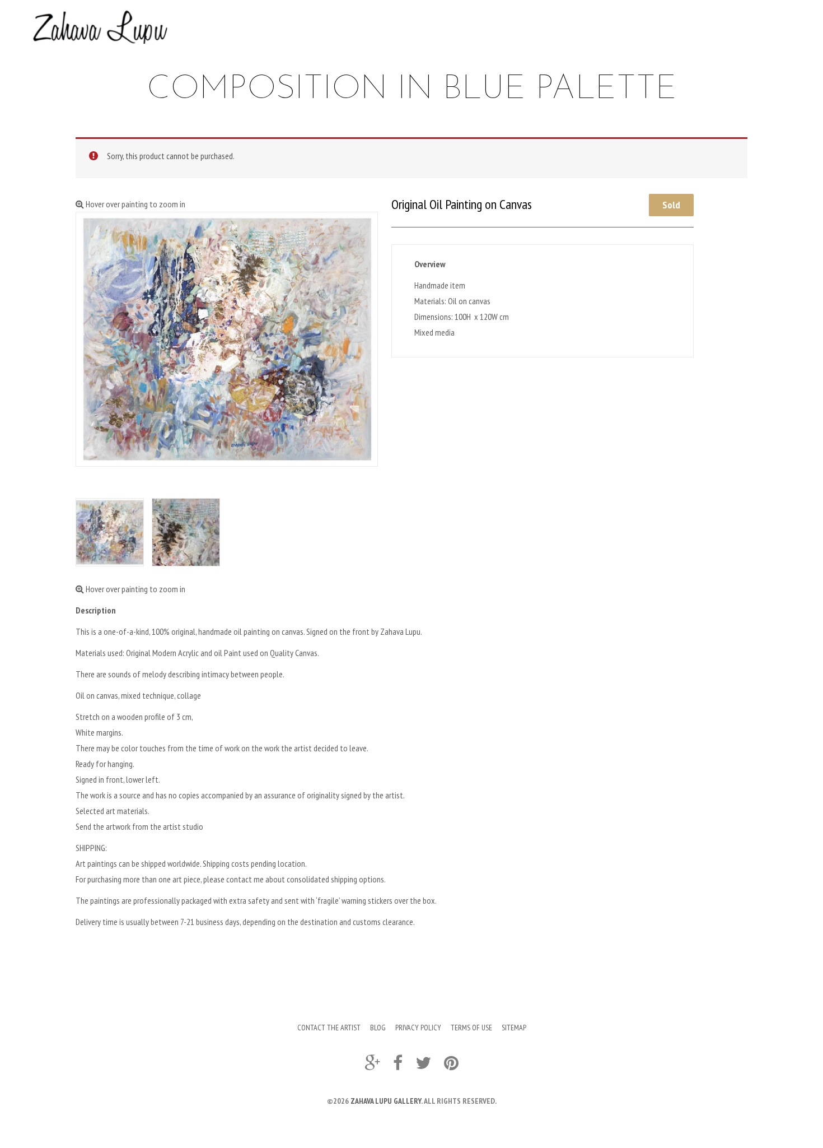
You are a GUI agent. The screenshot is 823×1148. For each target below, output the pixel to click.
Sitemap (514, 1027)
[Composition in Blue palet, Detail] (186, 532)
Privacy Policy (418, 1027)
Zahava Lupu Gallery (385, 1101)
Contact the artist (329, 1027)
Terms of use (471, 1027)
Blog (378, 1027)
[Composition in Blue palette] (110, 532)
